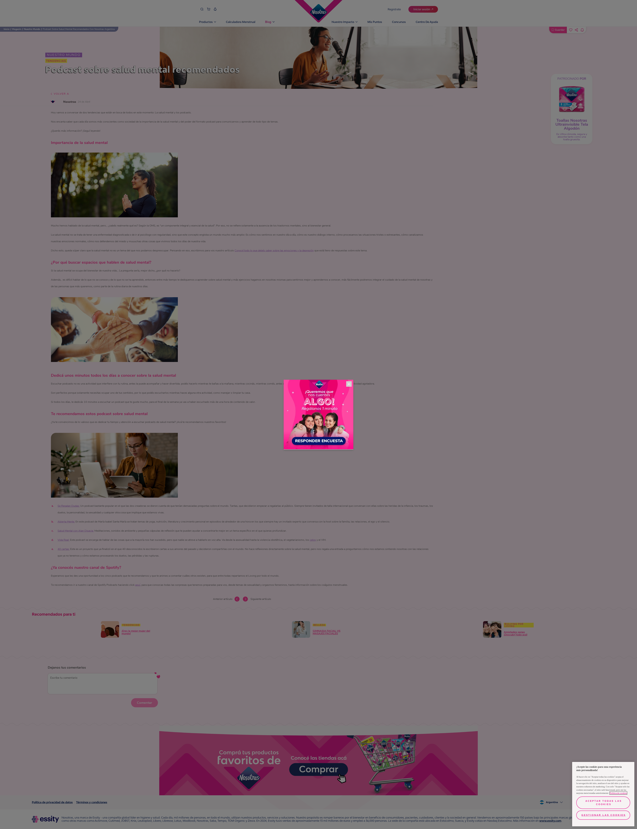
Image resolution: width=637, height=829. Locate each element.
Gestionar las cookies (603, 815)
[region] (603, 794)
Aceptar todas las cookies (603, 803)
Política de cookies (618, 793)
